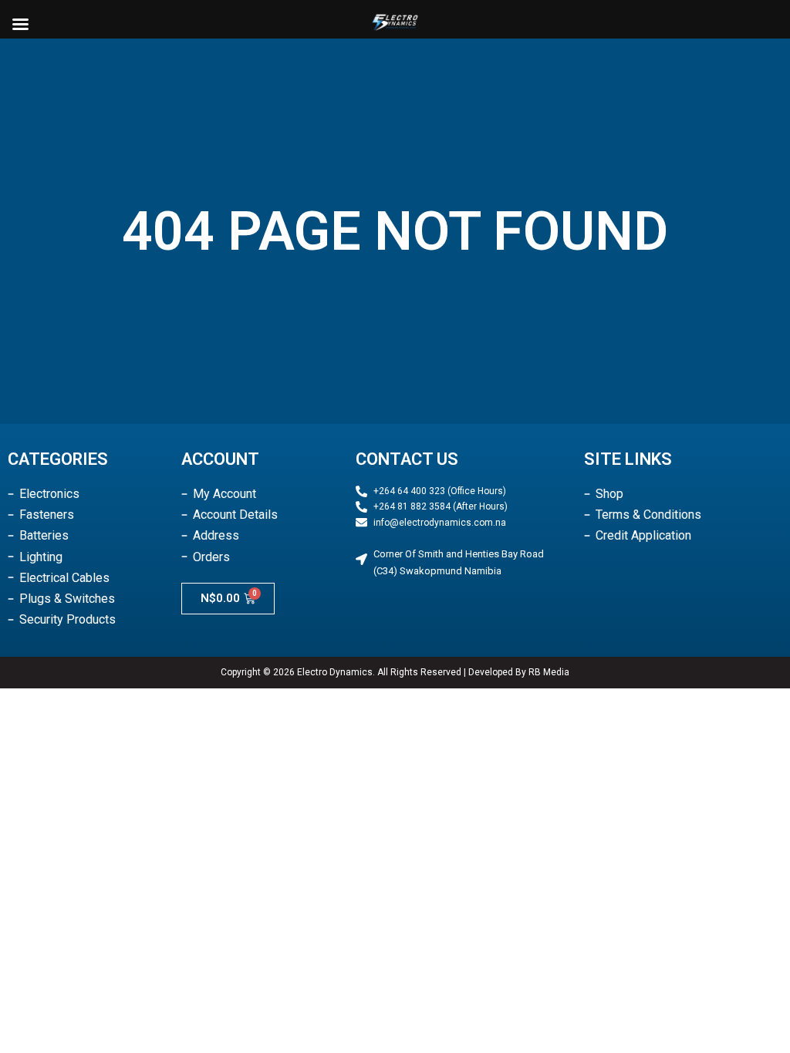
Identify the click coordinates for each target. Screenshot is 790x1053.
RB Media (548, 672)
